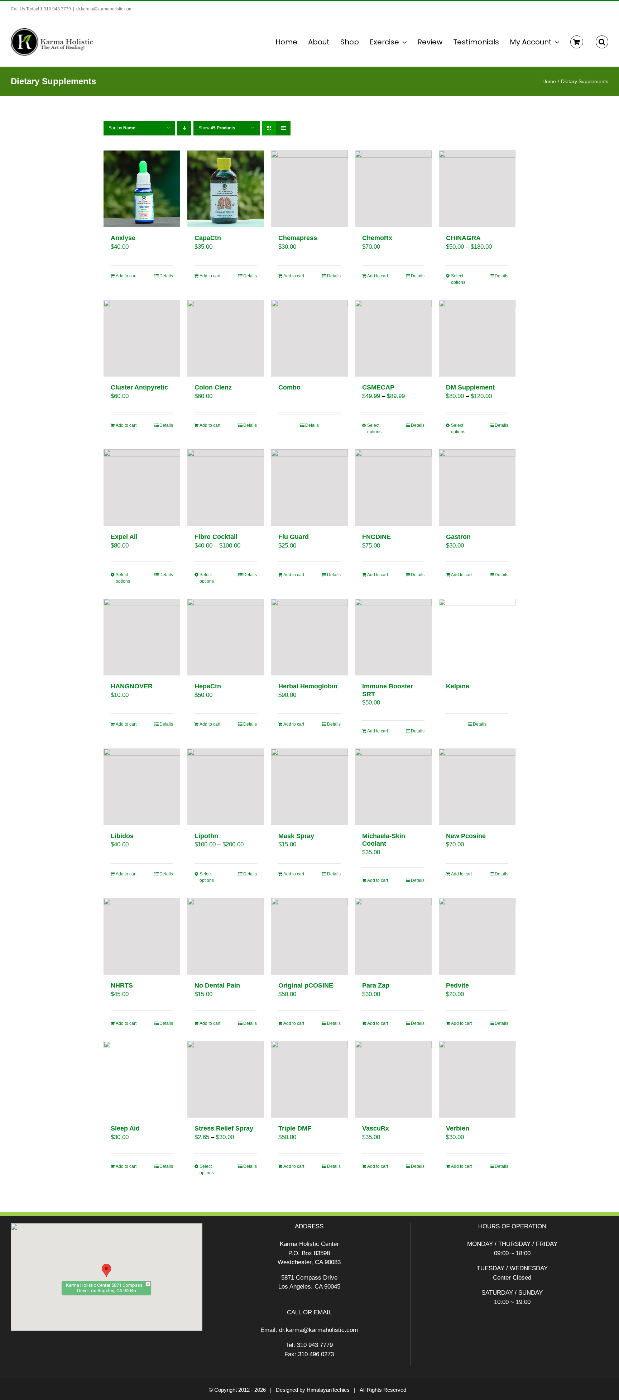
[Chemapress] (309, 188)
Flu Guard (293, 536)
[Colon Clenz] (225, 338)
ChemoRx (377, 238)
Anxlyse (123, 238)
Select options (458, 279)
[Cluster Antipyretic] (142, 338)
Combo (289, 387)
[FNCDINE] (393, 487)
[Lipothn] (225, 787)
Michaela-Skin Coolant (383, 839)
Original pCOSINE (305, 985)
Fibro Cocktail (216, 536)
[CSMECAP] (393, 338)
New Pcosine (466, 836)
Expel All (124, 536)
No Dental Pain (217, 985)
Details (166, 275)
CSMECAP (378, 387)
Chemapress (297, 238)
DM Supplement (470, 387)
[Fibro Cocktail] (225, 487)
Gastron (458, 536)
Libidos (122, 836)
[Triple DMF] (309, 1079)
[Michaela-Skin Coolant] (393, 787)
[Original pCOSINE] (309, 936)
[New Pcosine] (477, 787)
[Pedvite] (477, 936)
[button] (602, 42)
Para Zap (375, 985)
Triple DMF (294, 1128)
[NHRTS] (142, 936)
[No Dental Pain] (225, 936)
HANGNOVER (132, 686)
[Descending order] (184, 128)
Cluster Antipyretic (139, 387)
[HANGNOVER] (142, 637)
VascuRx (375, 1128)
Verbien (457, 1128)
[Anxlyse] (142, 188)
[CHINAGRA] (477, 188)
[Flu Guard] (309, 487)
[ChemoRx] (393, 188)
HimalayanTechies (328, 1390)
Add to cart (126, 275)
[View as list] (283, 128)
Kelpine (457, 686)
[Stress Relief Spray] (225, 1079)
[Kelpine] (477, 637)
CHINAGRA (463, 238)
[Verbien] (477, 1079)
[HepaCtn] (225, 637)
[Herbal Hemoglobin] (309, 637)
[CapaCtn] (225, 188)
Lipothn (206, 836)
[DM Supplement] (477, 338)
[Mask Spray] (309, 787)
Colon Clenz (213, 387)
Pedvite (457, 985)
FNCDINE (376, 536)
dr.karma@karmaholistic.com (104, 8)
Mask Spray (296, 836)
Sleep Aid (125, 1128)
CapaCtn (208, 238)
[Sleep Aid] (142, 1079)
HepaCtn (208, 686)
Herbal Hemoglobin (307, 686)
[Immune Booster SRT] (393, 637)
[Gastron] (477, 487)
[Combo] (309, 338)
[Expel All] (142, 487)
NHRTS (122, 985)
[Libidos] (142, 787)
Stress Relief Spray (224, 1128)
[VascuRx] (393, 1079)
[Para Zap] (393, 936)
